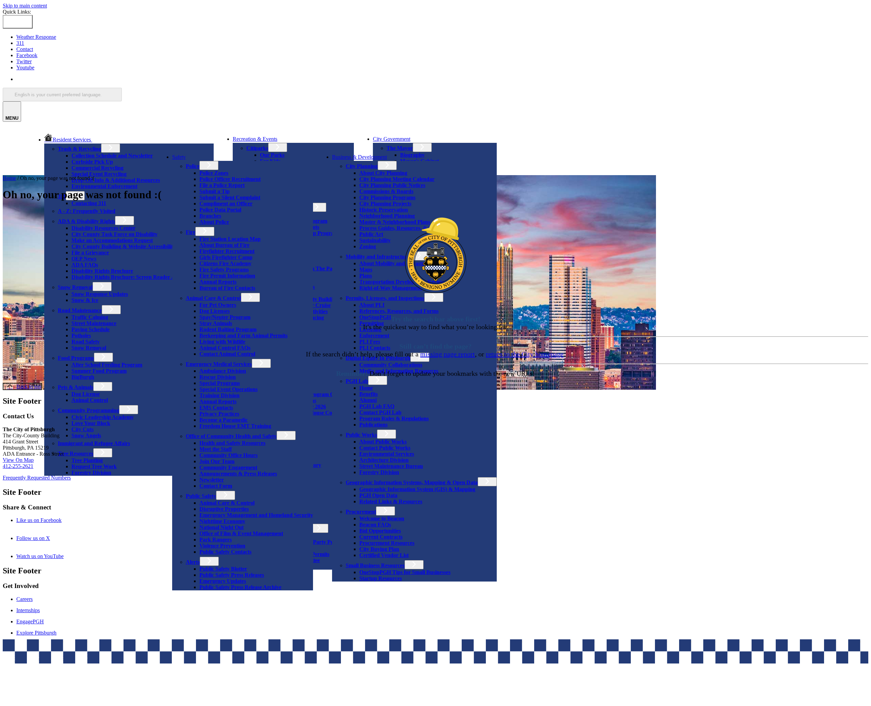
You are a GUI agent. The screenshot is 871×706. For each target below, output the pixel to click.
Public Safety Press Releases (231, 575)
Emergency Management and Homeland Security (256, 515)
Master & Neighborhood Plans (394, 222)
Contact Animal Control (227, 354)
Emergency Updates (222, 581)
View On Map (18, 460)
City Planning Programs (387, 197)
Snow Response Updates (99, 294)
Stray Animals (215, 323)
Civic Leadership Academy (102, 417)
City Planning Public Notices (392, 185)
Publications (373, 424)
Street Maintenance (93, 323)
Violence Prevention (222, 546)
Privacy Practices (219, 414)
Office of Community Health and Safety (231, 436)
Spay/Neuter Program (224, 317)
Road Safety (85, 341)
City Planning (362, 166)
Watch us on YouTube (49, 556)
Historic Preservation (383, 210)
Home (366, 388)
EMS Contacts (216, 407)
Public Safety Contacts (225, 552)
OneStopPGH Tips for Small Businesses (404, 572)
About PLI (371, 305)
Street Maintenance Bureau (391, 466)
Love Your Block (90, 423)
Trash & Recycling (79, 149)
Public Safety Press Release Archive (240, 587)
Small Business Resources (375, 565)
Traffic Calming (89, 317)
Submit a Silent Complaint (229, 197)
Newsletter (211, 480)
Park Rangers (215, 539)
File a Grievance (90, 252)
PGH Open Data (378, 495)
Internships (28, 610)
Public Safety (201, 496)
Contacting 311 (88, 203)
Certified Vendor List (384, 555)
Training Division (219, 395)
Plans (365, 276)
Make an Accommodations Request (112, 240)
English (65, 79)
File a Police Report (222, 185)
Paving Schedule (90, 329)
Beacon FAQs (375, 524)
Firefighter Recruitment (226, 251)
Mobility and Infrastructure (378, 256)
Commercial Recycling (97, 168)
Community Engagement (228, 467)
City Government (391, 139)
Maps (365, 269)
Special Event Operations (228, 389)
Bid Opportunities (380, 531)
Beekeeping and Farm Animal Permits (243, 335)
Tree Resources (75, 453)
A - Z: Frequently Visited (86, 211)
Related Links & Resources (390, 501)
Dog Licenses (214, 311)
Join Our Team (216, 461)
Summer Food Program (99, 371)
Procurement (361, 512)
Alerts (193, 562)
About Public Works (383, 441)
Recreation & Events (255, 139)
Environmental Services (386, 454)
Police (192, 166)
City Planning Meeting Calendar (396, 179)
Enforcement (374, 335)
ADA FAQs (84, 265)
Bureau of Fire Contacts (227, 288)
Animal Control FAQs (224, 348)
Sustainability (375, 240)
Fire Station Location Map (230, 239)
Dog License (85, 394)
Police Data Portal (220, 210)
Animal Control (89, 400)
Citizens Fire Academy (225, 263)
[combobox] (62, 94)
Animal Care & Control (213, 298)
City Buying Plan (379, 549)
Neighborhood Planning (387, 216)
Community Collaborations (390, 365)
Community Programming (88, 410)
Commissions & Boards (386, 191)
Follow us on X (42, 538)
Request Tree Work (94, 466)
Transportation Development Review (401, 282)
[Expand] (101, 139)
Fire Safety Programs (224, 269)
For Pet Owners (217, 305)
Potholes (81, 335)
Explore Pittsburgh (36, 633)
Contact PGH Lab (380, 412)
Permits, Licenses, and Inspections (385, 298)
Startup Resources (380, 578)
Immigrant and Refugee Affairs (94, 443)
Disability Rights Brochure (102, 271)
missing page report (447, 354)
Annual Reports (217, 282)
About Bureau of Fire (224, 245)
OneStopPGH (375, 317)
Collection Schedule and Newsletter (112, 155)
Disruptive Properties (224, 509)
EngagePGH (30, 621)
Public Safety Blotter (223, 569)
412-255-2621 (18, 466)
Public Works (361, 435)
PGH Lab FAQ (376, 406)
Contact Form (215, 486)
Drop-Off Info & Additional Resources (115, 180)
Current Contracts (380, 537)
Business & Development (359, 157)
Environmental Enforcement (104, 186)
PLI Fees (369, 341)
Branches (210, 216)
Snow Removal (75, 287)
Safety (179, 157)
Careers (24, 599)
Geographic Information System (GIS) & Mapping (417, 489)
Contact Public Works (384, 448)
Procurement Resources (386, 543)
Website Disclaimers (25, 654)
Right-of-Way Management (390, 288)
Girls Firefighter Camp (225, 257)
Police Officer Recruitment (230, 179)
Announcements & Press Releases (238, 473)
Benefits (368, 394)
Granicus (108, 660)
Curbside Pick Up (92, 162)
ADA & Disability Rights (86, 221)
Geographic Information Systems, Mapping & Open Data (412, 482)
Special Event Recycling (99, 174)
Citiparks (257, 148)
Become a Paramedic (223, 420)
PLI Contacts (374, 348)
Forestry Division (91, 472)
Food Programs (76, 358)
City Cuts (82, 429)
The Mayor (400, 148)
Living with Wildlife (222, 341)
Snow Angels (86, 435)
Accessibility (67, 654)
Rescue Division (217, 377)
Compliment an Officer (225, 203)
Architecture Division (384, 460)
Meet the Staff (215, 449)
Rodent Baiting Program (228, 329)
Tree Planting (87, 460)
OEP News (83, 259)
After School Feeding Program (106, 365)
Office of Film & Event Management (241, 533)
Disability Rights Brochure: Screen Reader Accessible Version (142, 277)
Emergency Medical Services (219, 364)
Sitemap (95, 654)
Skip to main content (25, 6)
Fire (190, 232)
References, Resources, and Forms (399, 311)
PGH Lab (357, 381)
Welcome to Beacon (381, 518)
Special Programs (219, 383)
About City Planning (383, 173)
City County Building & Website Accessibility (123, 246)
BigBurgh (82, 377)
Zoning (367, 246)
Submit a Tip (214, 191)
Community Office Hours (228, 455)
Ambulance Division (222, 371)
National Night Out (221, 527)
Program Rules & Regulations (394, 418)
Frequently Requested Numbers (37, 478)
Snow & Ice (84, 300)
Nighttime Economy (222, 521)
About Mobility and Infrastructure (399, 263)
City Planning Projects (385, 203)
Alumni (368, 400)
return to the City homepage (524, 354)
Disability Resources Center (103, 228)
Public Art (371, 234)
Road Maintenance (80, 310)
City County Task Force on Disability (114, 234)
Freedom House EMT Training (235, 426)
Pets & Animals (75, 387)
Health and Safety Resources (232, 443)
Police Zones (213, 173)
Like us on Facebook (48, 520)
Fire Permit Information (227, 276)
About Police (214, 222)
